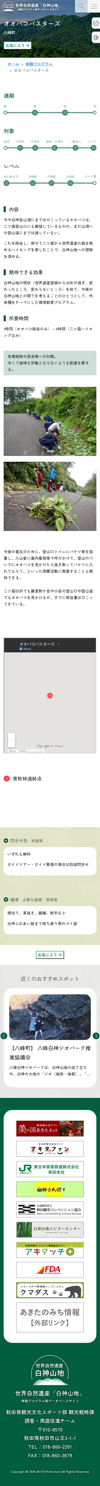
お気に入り (16, 45)
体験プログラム (39, 64)
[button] (96, 1036)
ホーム (13, 64)
